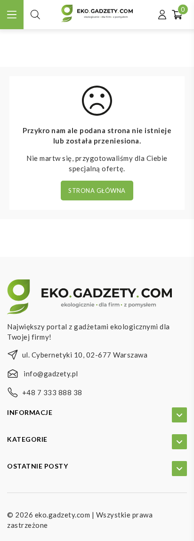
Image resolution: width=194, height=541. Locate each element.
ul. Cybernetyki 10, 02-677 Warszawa (85, 354)
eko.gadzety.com (62, 514)
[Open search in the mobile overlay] (35, 14)
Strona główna (97, 190)
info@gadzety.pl (51, 373)
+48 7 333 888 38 (52, 392)
